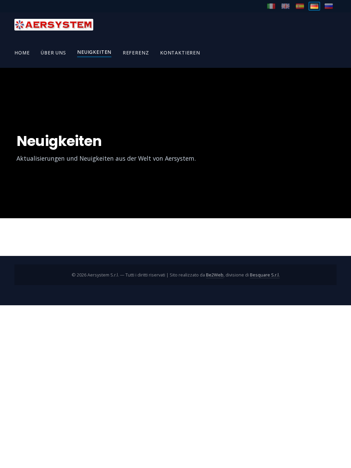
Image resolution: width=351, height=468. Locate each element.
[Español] (300, 6)
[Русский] (329, 6)
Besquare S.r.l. (265, 275)
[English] (285, 6)
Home (21, 52)
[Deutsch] (314, 6)
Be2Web (214, 275)
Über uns (53, 52)
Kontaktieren (180, 52)
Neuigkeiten (94, 52)
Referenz (136, 52)
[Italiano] (271, 6)
